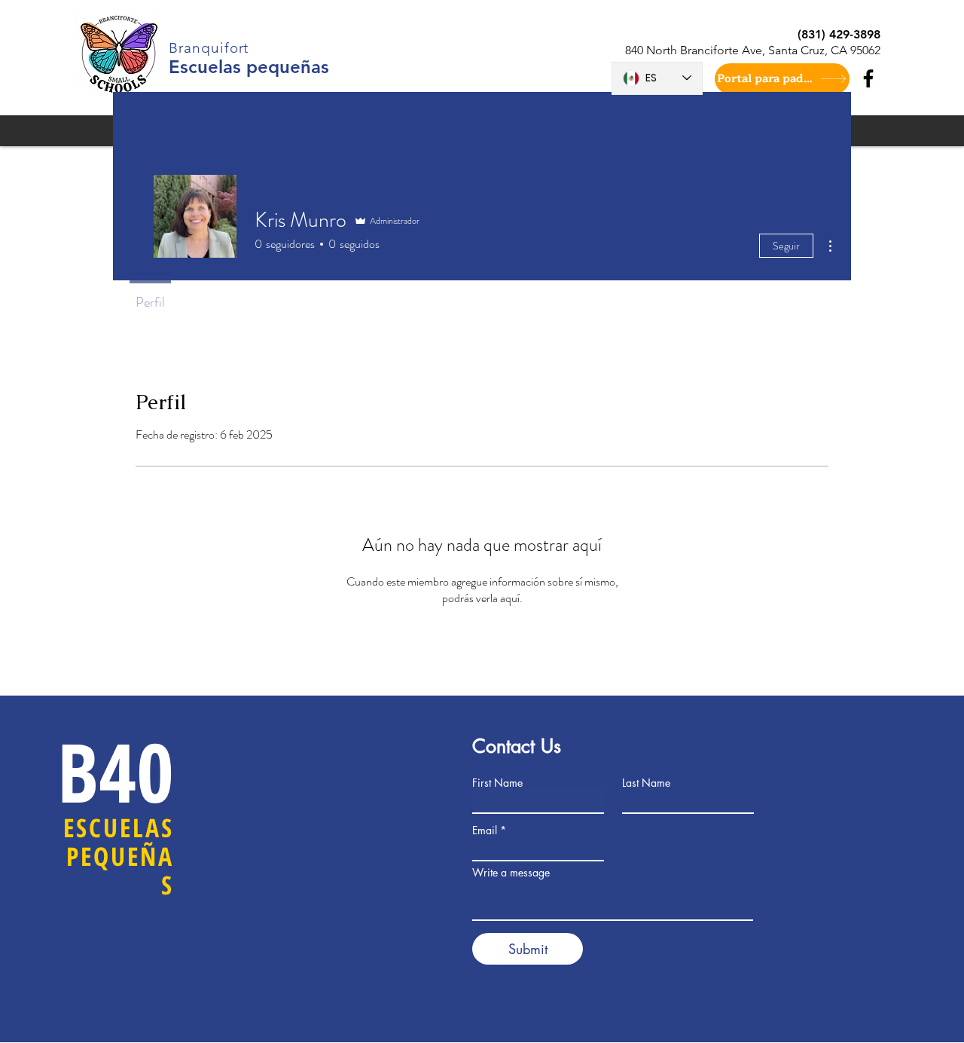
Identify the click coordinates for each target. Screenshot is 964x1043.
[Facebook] (868, 78)
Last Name (646, 783)
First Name (497, 783)
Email (484, 830)
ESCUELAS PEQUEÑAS (118, 856)
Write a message (511, 872)
